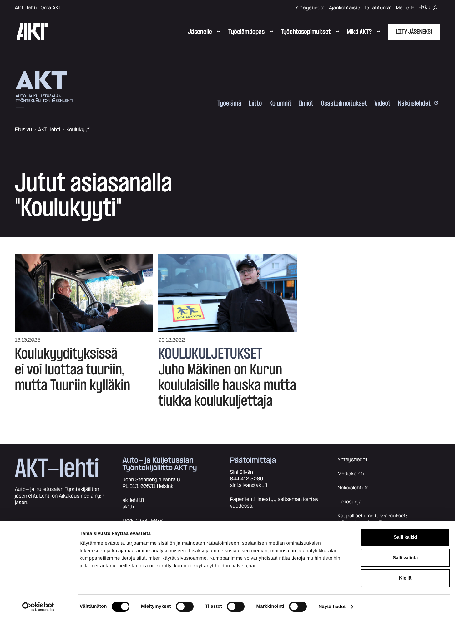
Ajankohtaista (345, 8)
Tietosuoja (349, 502)
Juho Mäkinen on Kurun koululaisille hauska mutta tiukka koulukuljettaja (227, 385)
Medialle (405, 8)
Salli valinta (405, 557)
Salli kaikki (405, 537)
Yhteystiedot (310, 8)
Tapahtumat (378, 8)
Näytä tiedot (332, 606)
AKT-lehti (26, 8)
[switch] (185, 607)
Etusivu (23, 129)
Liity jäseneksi (414, 32)
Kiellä (405, 578)
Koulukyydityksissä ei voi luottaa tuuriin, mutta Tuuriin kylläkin (72, 369)
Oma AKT (50, 8)
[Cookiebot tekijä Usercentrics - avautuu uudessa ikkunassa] (38, 607)
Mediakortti (351, 474)
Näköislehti (350, 488)
